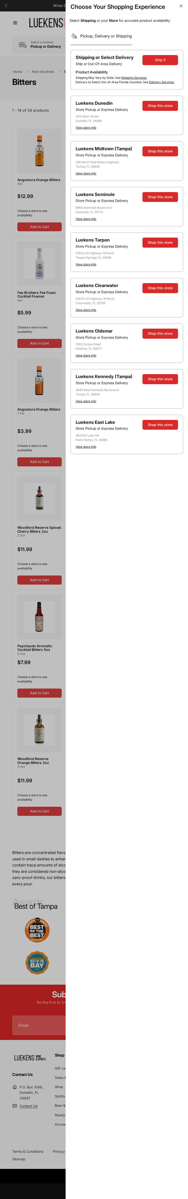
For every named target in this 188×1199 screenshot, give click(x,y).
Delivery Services (161, 82)
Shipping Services (133, 78)
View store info (86, 127)
